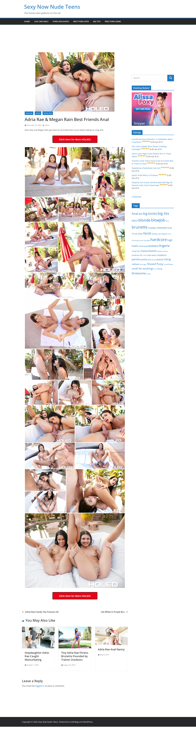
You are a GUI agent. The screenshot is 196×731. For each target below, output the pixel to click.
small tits (137, 268)
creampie (161, 227)
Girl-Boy (154, 234)
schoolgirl (143, 264)
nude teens (151, 255)
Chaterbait (136, 196)
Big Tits (97, 21)
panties (136, 259)
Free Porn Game (113, 21)
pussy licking (163, 259)
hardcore (158, 239)
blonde (144, 220)
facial (147, 233)
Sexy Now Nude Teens (52, 6)
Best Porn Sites (81, 21)
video (149, 274)
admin (47, 125)
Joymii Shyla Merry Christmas (145, 175)
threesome (139, 273)
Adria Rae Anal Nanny (111, 649)
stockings (148, 268)
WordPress (88, 722)
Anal (135, 213)
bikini (135, 220)
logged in (39, 685)
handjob (147, 240)
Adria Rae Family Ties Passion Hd (42, 611)
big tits (163, 213)
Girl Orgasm (163, 234)
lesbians (153, 246)
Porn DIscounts (61, 21)
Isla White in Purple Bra (113, 611)
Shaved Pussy (155, 264)
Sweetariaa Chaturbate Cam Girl (146, 168)
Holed (38, 113)
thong (159, 268)
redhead (135, 264)
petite (144, 259)
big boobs (150, 213)
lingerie (164, 246)
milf (144, 255)
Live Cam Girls (41, 21)
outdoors (162, 255)
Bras (167, 221)
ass (140, 213)
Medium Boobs (163, 251)
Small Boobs (168, 264)
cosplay (152, 227)
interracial (143, 246)
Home (27, 21)
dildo (140, 233)
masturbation (149, 251)
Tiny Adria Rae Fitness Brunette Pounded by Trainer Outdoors (74, 656)
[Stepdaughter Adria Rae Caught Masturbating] (38, 628)
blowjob (158, 220)
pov (149, 259)
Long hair (136, 251)
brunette (139, 227)
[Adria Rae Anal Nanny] (111, 628)
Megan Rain (48, 113)
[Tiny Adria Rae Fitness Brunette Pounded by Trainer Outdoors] (75, 628)
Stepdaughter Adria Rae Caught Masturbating (37, 656)
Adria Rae (29, 113)
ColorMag (74, 722)
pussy (154, 259)
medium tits (137, 255)
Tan (155, 269)
